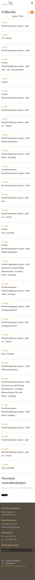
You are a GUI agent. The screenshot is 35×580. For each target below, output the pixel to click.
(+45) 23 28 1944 (11, 524)
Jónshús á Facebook (13, 560)
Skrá (31, 549)
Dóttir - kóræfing (8, 157)
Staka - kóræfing (8, 294)
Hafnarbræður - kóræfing (12, 271)
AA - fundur (6, 38)
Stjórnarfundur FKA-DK (11, 392)
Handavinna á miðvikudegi (12, 268)
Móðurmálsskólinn (9, 141)
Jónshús (17, 3)
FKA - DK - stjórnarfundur (12, 69)
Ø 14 (3, 201)
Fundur (4, 62)
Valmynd (32, 3)
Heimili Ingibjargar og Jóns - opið (15, 66)
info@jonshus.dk (14, 527)
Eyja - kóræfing (7, 232)
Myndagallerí (10, 563)
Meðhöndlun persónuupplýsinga (13, 566)
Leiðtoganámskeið (9, 310)
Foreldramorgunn (9, 169)
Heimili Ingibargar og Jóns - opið (15, 26)
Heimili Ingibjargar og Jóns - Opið (15, 50)
